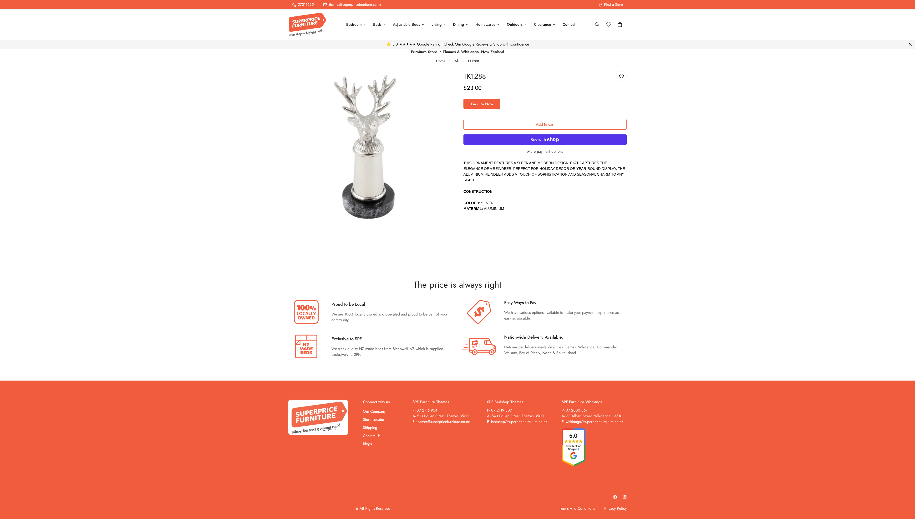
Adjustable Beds (406, 24)
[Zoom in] (441, 81)
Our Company (374, 411)
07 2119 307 (501, 410)
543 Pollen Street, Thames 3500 (517, 416)
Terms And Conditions (577, 508)
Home (440, 61)
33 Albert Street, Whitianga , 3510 (594, 416)
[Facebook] (615, 497)
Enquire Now (482, 104)
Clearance (542, 24)
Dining (458, 24)
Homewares (485, 24)
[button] (619, 24)
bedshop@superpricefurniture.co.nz (519, 421)
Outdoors (515, 24)
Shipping (370, 427)
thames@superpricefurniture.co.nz (443, 421)
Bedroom (354, 24)
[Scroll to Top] (905, 493)
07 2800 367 (577, 410)
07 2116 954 (427, 410)
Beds (377, 24)
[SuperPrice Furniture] (307, 25)
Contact (569, 24)
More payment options (545, 151)
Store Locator (373, 419)
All (456, 61)
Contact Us (371, 435)
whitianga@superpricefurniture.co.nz (594, 421)
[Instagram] (625, 497)
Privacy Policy (615, 508)
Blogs (367, 444)
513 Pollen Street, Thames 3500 (443, 416)
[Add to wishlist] (621, 76)
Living (437, 24)
